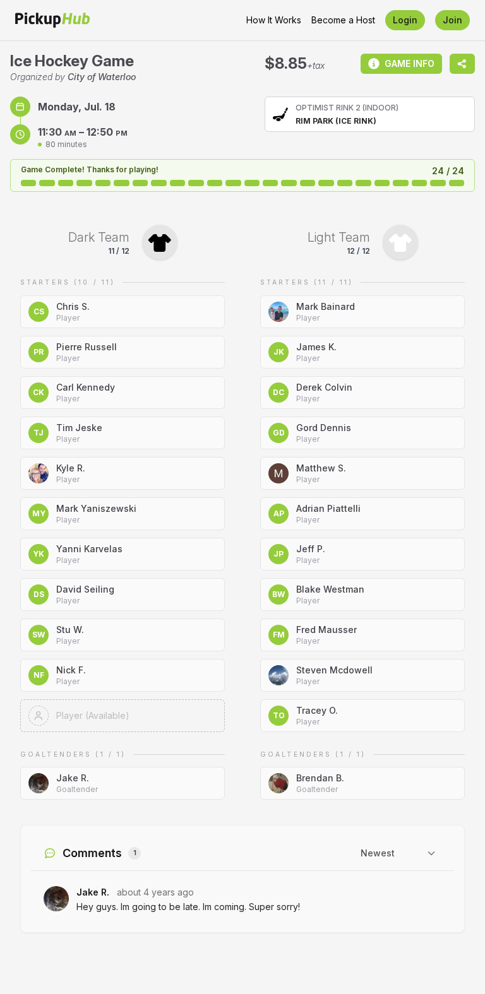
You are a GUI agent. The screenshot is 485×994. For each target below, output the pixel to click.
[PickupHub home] (52, 20)
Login (405, 20)
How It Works (273, 20)
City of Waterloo (102, 76)
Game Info (409, 63)
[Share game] (462, 64)
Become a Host (343, 20)
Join (452, 20)
